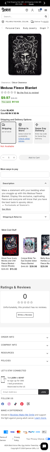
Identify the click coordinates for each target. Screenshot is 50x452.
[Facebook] (2, 404)
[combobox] (25, 16)
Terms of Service (3, 438)
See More (6, 209)
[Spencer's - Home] (6, 10)
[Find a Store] (26, 10)
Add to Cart (34, 157)
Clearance (5, 82)
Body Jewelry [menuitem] (30, 28)
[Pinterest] (21, 404)
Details (31, 4)
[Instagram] (9, 404)
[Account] (32, 10)
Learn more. (41, 418)
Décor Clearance (19, 82)
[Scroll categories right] (48, 28)
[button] (25, 54)
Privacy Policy (17, 438)
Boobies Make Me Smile (22, 414)
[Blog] (28, 404)
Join (43, 392)
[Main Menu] (45, 10)
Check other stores (24, 140)
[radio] (8, 133)
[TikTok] (15, 404)
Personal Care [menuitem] (13, 28)
